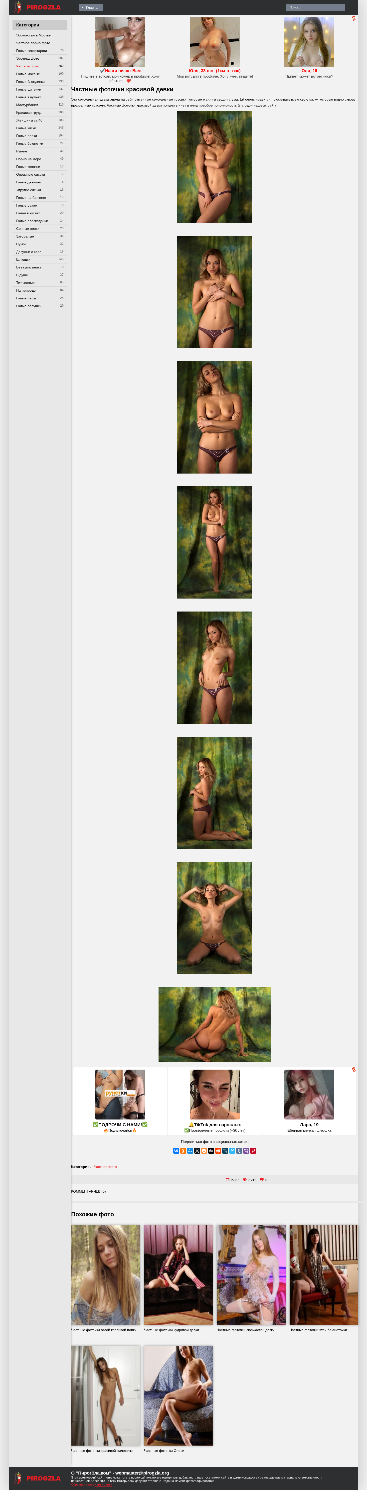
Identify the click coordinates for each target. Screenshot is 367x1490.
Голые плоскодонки (32, 221)
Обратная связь (82, 1484)
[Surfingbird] (232, 1151)
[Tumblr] (239, 1151)
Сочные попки (27, 229)
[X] (197, 1151)
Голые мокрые (28, 74)
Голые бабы (26, 298)
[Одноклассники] (183, 1151)
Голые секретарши (31, 51)
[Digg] (211, 1151)
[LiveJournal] (225, 1151)
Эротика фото (27, 58)
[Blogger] (204, 1151)
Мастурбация (27, 105)
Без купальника (28, 267)
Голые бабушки (28, 306)
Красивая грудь (28, 113)
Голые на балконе (31, 198)
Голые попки (26, 136)
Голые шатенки (28, 89)
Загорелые (25, 236)
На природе (26, 290)
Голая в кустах (28, 213)
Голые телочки (28, 167)
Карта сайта (103, 1484)
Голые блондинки (30, 82)
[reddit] (218, 1151)
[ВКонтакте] (176, 1151)
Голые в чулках (28, 97)
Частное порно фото (33, 43)
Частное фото (27, 66)
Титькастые (25, 283)
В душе (22, 275)
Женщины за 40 (29, 120)
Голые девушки (28, 182)
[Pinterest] (253, 1151)
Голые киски (26, 128)
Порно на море (28, 159)
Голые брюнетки (29, 143)
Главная (93, 7)
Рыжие (21, 151)
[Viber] (246, 1151)
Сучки (21, 244)
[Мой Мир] (190, 1151)
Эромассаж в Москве (33, 35)
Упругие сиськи (28, 190)
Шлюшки (23, 259)
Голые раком (26, 205)
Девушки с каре (28, 252)
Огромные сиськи (30, 174)
